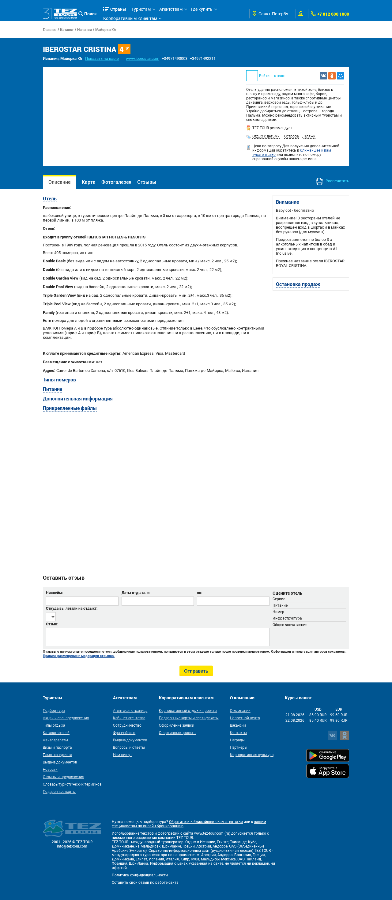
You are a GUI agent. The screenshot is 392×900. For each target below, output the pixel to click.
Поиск (90, 14)
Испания (84, 29)
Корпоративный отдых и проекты (188, 710)
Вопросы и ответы (129, 747)
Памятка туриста (57, 754)
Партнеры (238, 747)
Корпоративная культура (251, 754)
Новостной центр (245, 717)
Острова (291, 136)
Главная (50, 29)
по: (199, 592)
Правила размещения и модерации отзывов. (79, 656)
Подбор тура (54, 710)
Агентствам (171, 9)
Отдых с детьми (266, 136)
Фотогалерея (116, 182)
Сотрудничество (127, 725)
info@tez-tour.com (72, 846)
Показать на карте (102, 58)
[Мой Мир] (340, 75)
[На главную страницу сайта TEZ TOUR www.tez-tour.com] (60, 14)
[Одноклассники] (332, 75)
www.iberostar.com (142, 58)
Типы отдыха (54, 725)
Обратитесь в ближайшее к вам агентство (206, 822)
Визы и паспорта (57, 747)
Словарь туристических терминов (72, 784)
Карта (89, 182)
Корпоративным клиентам (130, 18)
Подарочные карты (59, 791)
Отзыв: (52, 623)
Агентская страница (130, 710)
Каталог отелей (56, 732)
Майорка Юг (105, 29)
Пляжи (309, 136)
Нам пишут (122, 754)
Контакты (238, 732)
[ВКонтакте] (323, 75)
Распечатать (337, 181)
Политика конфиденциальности (140, 875)
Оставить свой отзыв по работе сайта (145, 882)
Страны (118, 9)
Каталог (67, 29)
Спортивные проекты (177, 732)
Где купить (202, 9)
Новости (50, 769)
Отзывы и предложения (63, 776)
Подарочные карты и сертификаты (189, 717)
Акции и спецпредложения (66, 717)
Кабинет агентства (129, 717)
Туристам (141, 9)
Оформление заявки (176, 725)
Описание (59, 182)
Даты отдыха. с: (136, 592)
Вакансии (238, 725)
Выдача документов (60, 761)
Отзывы (146, 182)
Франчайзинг (124, 732)
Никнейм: (54, 592)
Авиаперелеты (55, 739)
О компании (240, 710)
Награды (237, 739)
